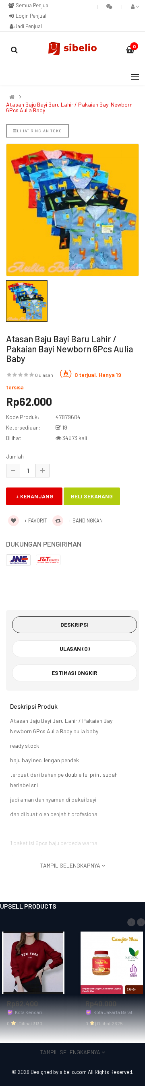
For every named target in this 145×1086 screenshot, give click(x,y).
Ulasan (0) (75, 648)
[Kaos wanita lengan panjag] (33, 961)
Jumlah (15, 456)
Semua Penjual (32, 5)
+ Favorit (35, 520)
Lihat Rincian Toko (39, 130)
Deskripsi (74, 624)
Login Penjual (30, 15)
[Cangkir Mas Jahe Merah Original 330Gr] (112, 961)
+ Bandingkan (85, 520)
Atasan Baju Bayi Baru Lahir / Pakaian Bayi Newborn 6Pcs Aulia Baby (69, 107)
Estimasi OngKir (74, 672)
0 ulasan (44, 375)
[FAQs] (109, 6)
